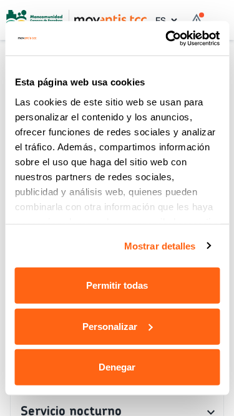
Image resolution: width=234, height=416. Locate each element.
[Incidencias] (196, 19)
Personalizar (109, 326)
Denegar (117, 367)
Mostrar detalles (160, 245)
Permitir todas (117, 285)
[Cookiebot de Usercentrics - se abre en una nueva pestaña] (167, 38)
